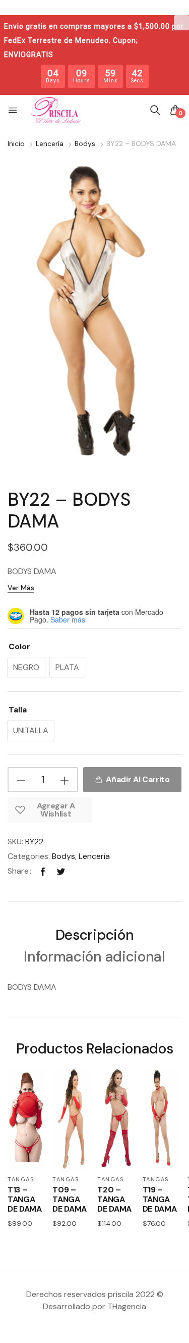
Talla (18, 709)
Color (19, 646)
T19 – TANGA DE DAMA (160, 1199)
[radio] (26, 667)
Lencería (50, 143)
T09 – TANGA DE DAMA (69, 1199)
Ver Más (21, 587)
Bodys (85, 143)
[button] (14, 110)
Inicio (16, 143)
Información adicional (94, 957)
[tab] (94, 936)
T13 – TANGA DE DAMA (25, 1199)
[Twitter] (61, 871)
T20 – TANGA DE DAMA (114, 1199)
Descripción (94, 936)
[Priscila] (55, 110)
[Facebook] (43, 871)
